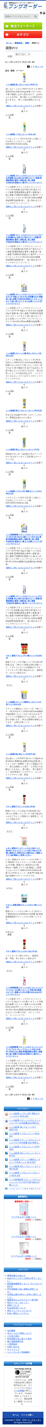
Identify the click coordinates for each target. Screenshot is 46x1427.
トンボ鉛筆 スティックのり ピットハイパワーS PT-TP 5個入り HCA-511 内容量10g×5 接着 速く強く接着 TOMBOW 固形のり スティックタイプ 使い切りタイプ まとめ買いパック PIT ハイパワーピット (24, 299)
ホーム (41, 13)
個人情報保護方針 (15, 1341)
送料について (13, 1305)
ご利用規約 (12, 1344)
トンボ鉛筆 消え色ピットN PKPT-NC (21, 754)
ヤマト (10, 685)
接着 (27, 43)
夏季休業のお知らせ (16, 1276)
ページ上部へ (27, 1415)
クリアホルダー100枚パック (24, 1256)
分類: (10, 56)
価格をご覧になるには (16, 106)
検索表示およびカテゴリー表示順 (22, 1300)
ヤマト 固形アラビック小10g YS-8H (20, 806)
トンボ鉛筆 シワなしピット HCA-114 (21, 134)
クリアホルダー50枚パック (23, 1236)
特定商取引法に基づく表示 (19, 1339)
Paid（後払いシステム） (18, 1313)
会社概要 (11, 1331)
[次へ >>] (39, 67)
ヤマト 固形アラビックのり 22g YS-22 (21, 951)
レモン (10, 888)
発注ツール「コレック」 (18, 1302)
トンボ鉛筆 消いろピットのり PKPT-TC (22, 84)
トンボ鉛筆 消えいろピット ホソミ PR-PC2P (24, 410)
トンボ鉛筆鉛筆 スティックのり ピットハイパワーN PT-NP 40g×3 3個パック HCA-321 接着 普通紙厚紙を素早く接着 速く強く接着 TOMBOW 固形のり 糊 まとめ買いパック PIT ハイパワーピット (24, 539)
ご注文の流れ (13, 1336)
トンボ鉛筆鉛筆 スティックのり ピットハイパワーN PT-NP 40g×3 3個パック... (25, 1182)
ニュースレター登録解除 (18, 1352)
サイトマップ (13, 1349)
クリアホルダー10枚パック (23, 1217)
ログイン (44, 13)
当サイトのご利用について (19, 1333)
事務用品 (18, 43)
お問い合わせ (13, 1347)
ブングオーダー (34, 1420)
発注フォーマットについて (19, 1311)
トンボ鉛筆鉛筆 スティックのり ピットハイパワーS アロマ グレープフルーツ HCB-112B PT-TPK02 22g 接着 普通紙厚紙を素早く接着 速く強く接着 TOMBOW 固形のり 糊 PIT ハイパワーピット (24, 1051)
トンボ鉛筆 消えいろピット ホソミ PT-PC (22, 449)
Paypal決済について (16, 1308)
